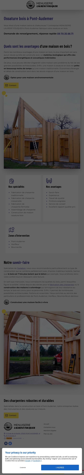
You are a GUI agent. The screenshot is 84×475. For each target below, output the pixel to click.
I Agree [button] (60, 467)
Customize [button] (23, 467)
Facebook (36, 461)
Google (27, 461)
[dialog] (42, 460)
